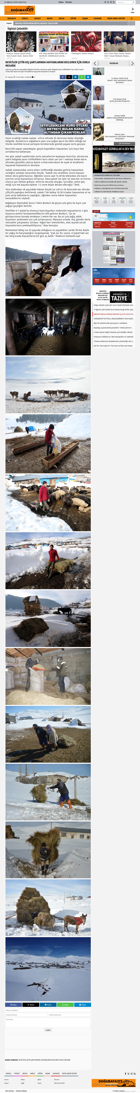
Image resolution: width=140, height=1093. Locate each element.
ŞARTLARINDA (35, 1060)
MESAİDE (67, 1060)
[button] (129, 23)
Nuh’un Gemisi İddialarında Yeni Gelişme (29, 23)
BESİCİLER (22, 1060)
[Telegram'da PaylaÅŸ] (88, 77)
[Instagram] (111, 2)
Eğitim (73, 18)
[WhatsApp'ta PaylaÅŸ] (82, 77)
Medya (49, 18)
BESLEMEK (55, 1060)
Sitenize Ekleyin (21, 1091)
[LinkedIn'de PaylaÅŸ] (75, 77)
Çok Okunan (103, 143)
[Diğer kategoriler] (132, 18)
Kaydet (48, 1030)
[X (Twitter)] (108, 2)
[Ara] (133, 2)
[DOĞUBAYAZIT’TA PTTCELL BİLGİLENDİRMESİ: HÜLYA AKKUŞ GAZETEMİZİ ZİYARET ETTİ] (113, 294)
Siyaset (37, 18)
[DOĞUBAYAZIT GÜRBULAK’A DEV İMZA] (113, 159)
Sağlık (61, 18)
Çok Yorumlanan (124, 143)
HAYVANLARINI (46, 1060)
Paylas (14, 1005)
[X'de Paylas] (69, 77)
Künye (61, 2)
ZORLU (61, 1060)
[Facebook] (105, 2)
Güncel (25, 18)
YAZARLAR (113, 63)
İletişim (69, 2)
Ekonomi (97, 18)
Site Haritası (9, 1091)
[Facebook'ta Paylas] (62, 77)
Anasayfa (11, 18)
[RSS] (113, 2)
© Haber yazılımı (119, 1091)
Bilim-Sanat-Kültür (116, 18)
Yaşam (85, 18)
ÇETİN (28, 1060)
